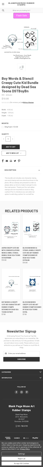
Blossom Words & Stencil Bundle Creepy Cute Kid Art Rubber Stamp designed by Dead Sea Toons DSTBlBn (32, 254)
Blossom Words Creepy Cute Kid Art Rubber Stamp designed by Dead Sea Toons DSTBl (32, 307)
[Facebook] (3, 160)
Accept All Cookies (21, 463)
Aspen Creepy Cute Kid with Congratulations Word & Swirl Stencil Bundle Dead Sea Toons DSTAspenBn (11, 253)
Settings (21, 454)
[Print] (11, 160)
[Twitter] (15, 160)
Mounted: (5, 123)
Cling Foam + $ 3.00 (11, 127)
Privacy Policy (25, 449)
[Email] (7, 160)
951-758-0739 (23, 426)
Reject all (21, 458)
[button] (28, 102)
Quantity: (5, 134)
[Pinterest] (19, 160)
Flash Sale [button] (21, 15)
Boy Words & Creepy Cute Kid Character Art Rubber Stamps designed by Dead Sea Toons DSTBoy (11, 307)
